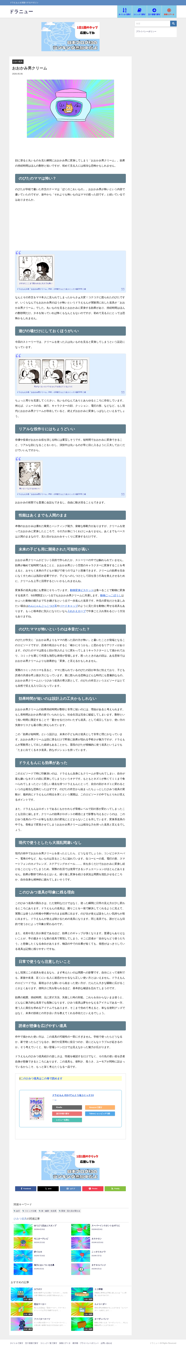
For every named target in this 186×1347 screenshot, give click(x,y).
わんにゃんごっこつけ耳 (42, 606)
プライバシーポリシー (146, 31)
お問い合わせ (106, 1343)
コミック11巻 (30, 1211)
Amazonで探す (95, 1107)
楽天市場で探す (62, 1114)
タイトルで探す (16, 1343)
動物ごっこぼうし (110, 595)
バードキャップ (69, 606)
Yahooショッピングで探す (99, 1114)
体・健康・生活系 (48, 1211)
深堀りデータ (64, 1343)
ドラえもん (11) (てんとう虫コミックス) (73, 1095)
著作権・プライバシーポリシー (85, 1343)
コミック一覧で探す (48, 1343)
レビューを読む (62, 1120)
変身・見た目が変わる (70, 1211)
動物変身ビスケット (82, 590)
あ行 (18, 1211)
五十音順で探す (31, 1343)
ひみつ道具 (18, 61)
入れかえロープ (76, 611)
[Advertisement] (70, 226)
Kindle (59, 1107)
